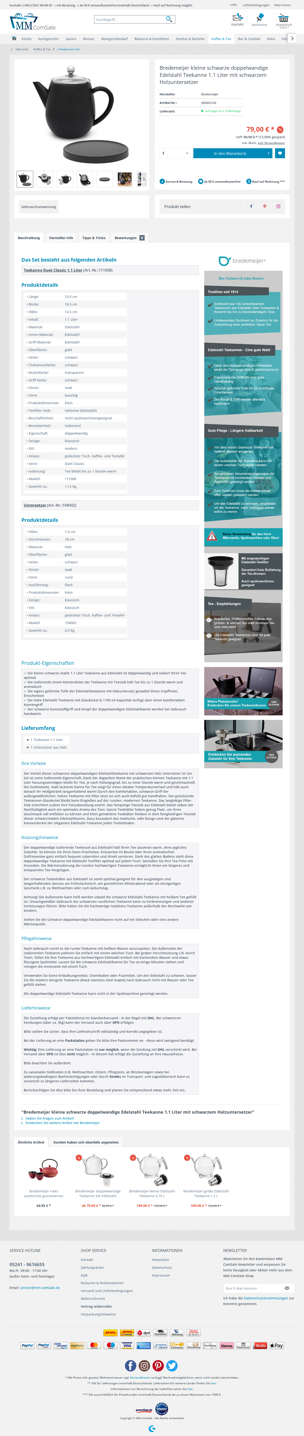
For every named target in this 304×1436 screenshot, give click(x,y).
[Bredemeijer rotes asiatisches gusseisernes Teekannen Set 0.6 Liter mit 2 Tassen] (43, 1169)
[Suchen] (170, 19)
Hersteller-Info (61, 238)
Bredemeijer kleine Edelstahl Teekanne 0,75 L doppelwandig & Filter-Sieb (152, 1193)
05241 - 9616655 (27, 1264)
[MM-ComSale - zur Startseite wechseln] (33, 21)
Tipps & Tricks (93, 238)
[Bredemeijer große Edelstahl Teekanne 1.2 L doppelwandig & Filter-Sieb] (206, 1169)
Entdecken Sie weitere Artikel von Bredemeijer (62, 1123)
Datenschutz (162, 1267)
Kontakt (87, 1259)
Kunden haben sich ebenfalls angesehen (86, 1142)
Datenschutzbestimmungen (266, 1298)
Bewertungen (129, 238)
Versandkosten (140, 1378)
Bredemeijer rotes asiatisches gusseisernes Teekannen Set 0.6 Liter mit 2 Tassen (44, 1193)
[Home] (14, 38)
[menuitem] (134, 19)
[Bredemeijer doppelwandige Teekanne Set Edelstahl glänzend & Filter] (97, 1169)
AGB (84, 1275)
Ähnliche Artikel (31, 1142)
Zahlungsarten (92, 1267)
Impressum (161, 1275)
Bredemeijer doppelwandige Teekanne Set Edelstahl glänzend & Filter (98, 1193)
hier (213, 1383)
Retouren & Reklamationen (102, 1283)
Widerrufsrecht (93, 1298)
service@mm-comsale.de (40, 1287)
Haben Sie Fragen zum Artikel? (49, 1118)
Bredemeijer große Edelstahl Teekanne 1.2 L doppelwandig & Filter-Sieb (206, 1193)
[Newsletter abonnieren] (287, 1288)
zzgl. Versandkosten (271, 143)
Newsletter (160, 1259)
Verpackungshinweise (98, 1314)
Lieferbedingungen (256, 5)
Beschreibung (29, 238)
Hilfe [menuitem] (233, 5)
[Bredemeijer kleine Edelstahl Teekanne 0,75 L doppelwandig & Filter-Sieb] (152, 1169)
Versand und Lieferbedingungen (107, 1290)
